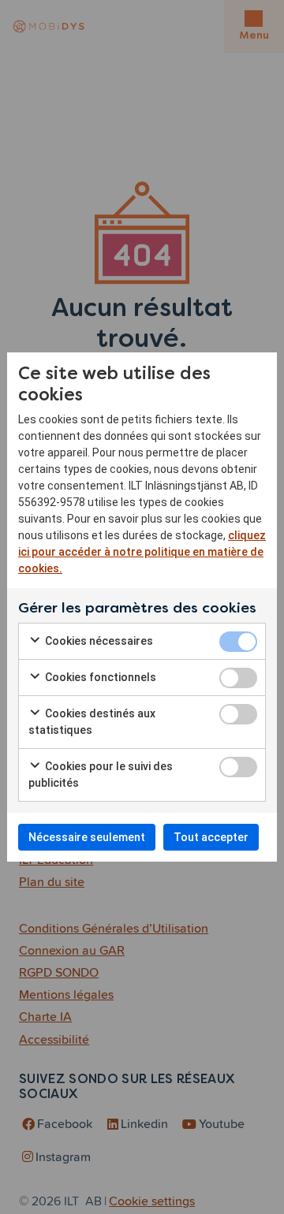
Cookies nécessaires (98, 641)
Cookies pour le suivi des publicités (100, 774)
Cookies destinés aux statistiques (91, 721)
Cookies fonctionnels (99, 677)
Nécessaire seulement (86, 837)
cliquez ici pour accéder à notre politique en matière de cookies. (142, 552)
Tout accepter (211, 837)
